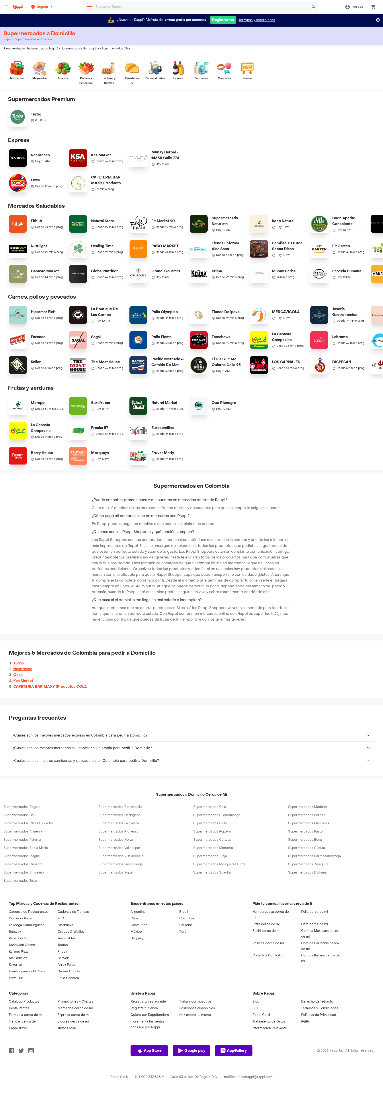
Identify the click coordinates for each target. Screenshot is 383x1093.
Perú (182, 932)
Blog (255, 1001)
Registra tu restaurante (148, 1001)
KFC (61, 918)
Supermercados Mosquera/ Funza (219, 864)
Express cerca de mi (74, 1015)
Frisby (62, 952)
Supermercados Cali (19, 815)
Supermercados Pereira (306, 815)
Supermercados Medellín (307, 807)
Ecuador (185, 925)
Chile (134, 918)
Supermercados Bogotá (22, 807)
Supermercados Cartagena (119, 815)
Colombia (186, 918)
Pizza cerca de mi (266, 924)
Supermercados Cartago (212, 840)
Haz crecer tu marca (195, 1015)
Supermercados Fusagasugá (120, 864)
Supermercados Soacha (212, 872)
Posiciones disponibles (197, 1008)
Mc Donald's (18, 958)
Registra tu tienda (144, 1008)
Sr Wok (63, 958)
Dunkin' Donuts (69, 971)
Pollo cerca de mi (314, 912)
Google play (194, 1050)
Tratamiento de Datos (268, 1021)
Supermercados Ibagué (22, 856)
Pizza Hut (16, 978)
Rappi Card (261, 1015)
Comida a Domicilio (267, 955)
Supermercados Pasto (305, 831)
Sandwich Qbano (22, 945)
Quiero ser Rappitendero (150, 1015)
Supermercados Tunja (210, 856)
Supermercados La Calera (118, 823)
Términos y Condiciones (319, 1008)
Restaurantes (19, 1008)
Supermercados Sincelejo (24, 872)
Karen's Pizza (19, 952)
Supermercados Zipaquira (308, 864)
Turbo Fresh (67, 1028)
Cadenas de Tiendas (73, 912)
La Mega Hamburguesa (26, 925)
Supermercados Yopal (115, 872)
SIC (255, 1008)
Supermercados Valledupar (119, 848)
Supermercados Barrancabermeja (314, 856)
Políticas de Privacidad (318, 1015)
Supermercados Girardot (23, 864)
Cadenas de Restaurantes (29, 912)
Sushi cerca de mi (266, 931)
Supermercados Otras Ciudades (29, 823)
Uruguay (137, 938)
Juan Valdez (66, 938)
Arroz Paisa (66, 965)
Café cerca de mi (314, 924)
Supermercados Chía (209, 807)
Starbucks (65, 925)
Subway (15, 932)
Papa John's (18, 938)
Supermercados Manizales (308, 823)
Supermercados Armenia (23, 831)
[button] (42, 6)
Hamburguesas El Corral (27, 971)
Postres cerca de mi (268, 943)
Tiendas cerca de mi (24, 1021)
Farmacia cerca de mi (26, 1015)
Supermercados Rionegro (118, 831)
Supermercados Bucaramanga (216, 815)
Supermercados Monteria (213, 848)
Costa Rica (139, 925)
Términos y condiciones (256, 20)
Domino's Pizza (20, 918)
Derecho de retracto (317, 1001)
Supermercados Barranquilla (120, 807)
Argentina (138, 912)
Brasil (183, 912)
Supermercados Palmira (22, 840)
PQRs (305, 1021)
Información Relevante (269, 1028)
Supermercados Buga (305, 840)
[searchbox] (200, 7)
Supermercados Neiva (115, 840)
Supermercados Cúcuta (306, 848)
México (136, 932)
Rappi (7, 39)
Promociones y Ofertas (75, 1001)
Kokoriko (15, 965)
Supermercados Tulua (20, 881)
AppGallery (237, 1050)
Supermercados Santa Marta (26, 848)
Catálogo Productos (24, 1001)
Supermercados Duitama (307, 872)
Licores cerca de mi (73, 1021)
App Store (153, 1050)
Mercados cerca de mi (75, 1008)
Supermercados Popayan (212, 831)
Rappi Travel (18, 1028)
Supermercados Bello (210, 823)
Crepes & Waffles (71, 932)
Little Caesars (68, 978)
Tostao (63, 945)
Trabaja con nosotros (195, 1001)
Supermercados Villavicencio (121, 856)
